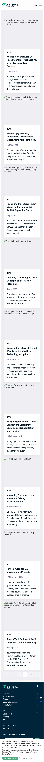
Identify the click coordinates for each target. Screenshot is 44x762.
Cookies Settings (27, 758)
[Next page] (31, 674)
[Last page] (37, 674)
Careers (6, 699)
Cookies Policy (7, 754)
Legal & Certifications (11, 702)
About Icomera (8, 696)
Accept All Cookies (10, 758)
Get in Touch (7, 714)
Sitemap (6, 717)
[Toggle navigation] (40, 5)
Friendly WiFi (8, 705)
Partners (6, 719)
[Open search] (36, 5)
